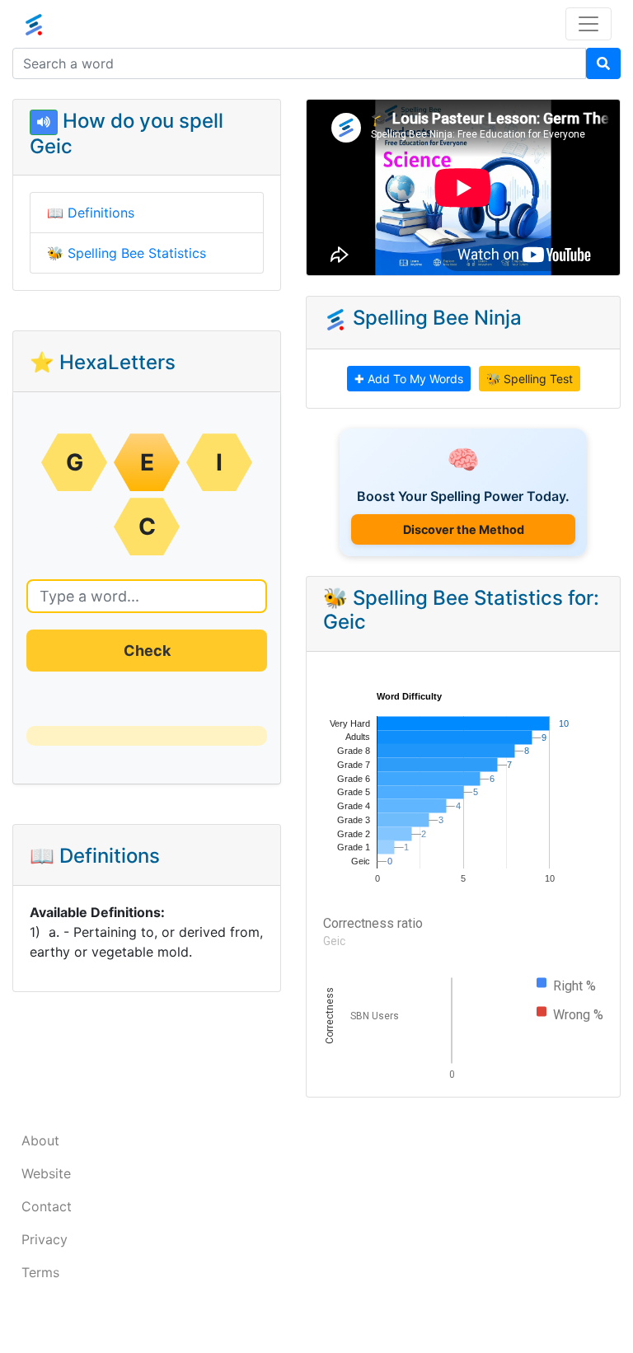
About (40, 1140)
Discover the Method (463, 529)
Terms (40, 1272)
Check (147, 650)
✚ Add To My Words (408, 379)
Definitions (101, 212)
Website (46, 1173)
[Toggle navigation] (588, 23)
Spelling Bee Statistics (137, 253)
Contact (46, 1206)
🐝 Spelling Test (529, 379)
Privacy (44, 1239)
